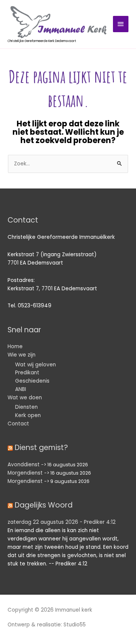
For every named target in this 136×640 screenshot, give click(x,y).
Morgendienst (25, 472)
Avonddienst (24, 464)
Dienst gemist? (41, 447)
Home (15, 346)
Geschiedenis (32, 381)
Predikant (27, 372)
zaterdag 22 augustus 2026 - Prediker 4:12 (62, 522)
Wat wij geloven (35, 364)
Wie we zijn (22, 354)
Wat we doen (25, 397)
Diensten (26, 407)
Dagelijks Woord (44, 505)
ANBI (20, 389)
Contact (18, 423)
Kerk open (28, 415)
